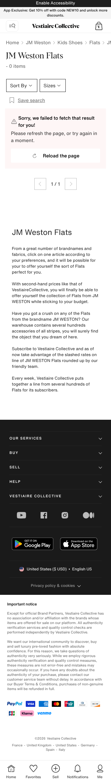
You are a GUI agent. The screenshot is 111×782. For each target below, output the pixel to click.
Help (15, 481)
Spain (50, 750)
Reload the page (61, 155)
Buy (13, 452)
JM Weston (38, 42)
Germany (88, 745)
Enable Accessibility (55, 3)
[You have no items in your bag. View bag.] (99, 26)
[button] (99, 26)
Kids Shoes (70, 42)
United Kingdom (39, 745)
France (17, 745)
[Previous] (40, 184)
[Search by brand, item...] (12, 26)
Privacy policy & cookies (53, 585)
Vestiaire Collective (35, 496)
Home (12, 42)
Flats (94, 42)
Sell (14, 467)
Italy (62, 750)
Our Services (25, 438)
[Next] (71, 184)
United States (66, 745)
